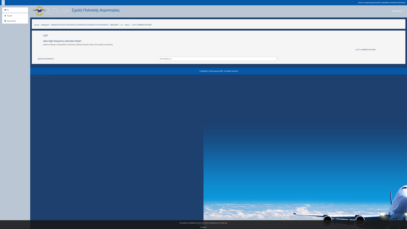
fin (76, 41)
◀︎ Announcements (46, 59)
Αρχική (36, 25)
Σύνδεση (401, 2)
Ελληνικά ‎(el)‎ (397, 11)
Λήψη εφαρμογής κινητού (41, 76)
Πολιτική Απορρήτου (203, 224)
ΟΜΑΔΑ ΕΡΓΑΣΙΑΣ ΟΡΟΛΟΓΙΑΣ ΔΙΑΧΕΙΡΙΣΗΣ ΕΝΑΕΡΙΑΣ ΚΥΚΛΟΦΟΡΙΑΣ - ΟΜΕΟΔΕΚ (84, 25)
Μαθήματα (45, 25)
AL (122, 25)
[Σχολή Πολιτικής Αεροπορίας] (52, 11)
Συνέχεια (203, 227)
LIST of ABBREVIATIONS (142, 25)
